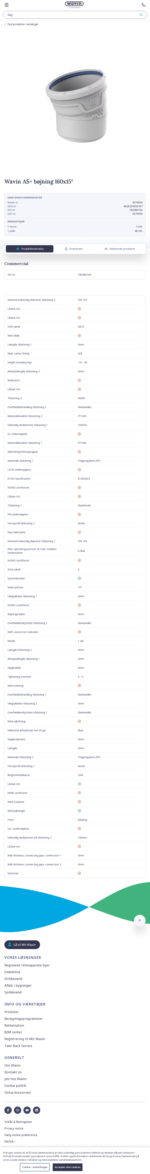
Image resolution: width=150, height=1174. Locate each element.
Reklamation (14, 1025)
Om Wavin (12, 1065)
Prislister (11, 1012)
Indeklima (12, 972)
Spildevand (13, 992)
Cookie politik (15, 1085)
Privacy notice (13, 1128)
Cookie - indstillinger (35, 1167)
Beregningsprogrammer (23, 1018)
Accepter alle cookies (67, 1167)
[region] (75, 1160)
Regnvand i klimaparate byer (27, 965)
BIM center (13, 1032)
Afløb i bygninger (18, 985)
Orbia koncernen (17, 1092)
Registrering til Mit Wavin (24, 1039)
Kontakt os (13, 1072)
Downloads (76, 248)
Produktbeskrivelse (32, 248)
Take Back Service (18, 1046)
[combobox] (75, 15)
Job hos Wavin (15, 1079)
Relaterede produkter (122, 248)
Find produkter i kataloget (23, 24)
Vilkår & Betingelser (18, 1122)
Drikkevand (13, 978)
